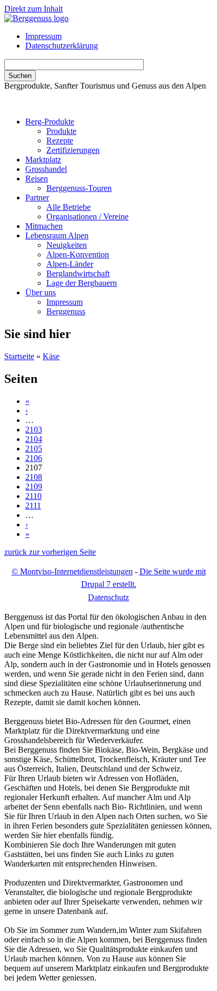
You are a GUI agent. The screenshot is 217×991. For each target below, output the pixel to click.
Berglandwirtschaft (78, 273)
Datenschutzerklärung (61, 45)
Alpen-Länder (69, 263)
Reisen (36, 178)
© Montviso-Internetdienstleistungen (72, 571)
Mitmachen (44, 226)
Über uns (40, 292)
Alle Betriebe (68, 207)
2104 (33, 439)
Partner (37, 197)
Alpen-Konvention (77, 254)
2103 (33, 429)
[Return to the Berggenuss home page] (36, 18)
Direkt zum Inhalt (33, 8)
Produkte (61, 131)
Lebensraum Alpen (56, 235)
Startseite (19, 356)
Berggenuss (65, 311)
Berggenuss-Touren (79, 188)
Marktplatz (43, 159)
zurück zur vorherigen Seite (50, 551)
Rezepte (59, 140)
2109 (33, 486)
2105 (33, 448)
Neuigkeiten (66, 244)
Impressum (43, 36)
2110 (33, 496)
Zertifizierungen (73, 150)
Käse (51, 356)
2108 (33, 477)
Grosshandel (46, 169)
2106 (33, 458)
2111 (33, 505)
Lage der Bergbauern (81, 282)
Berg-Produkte (49, 121)
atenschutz (108, 597)
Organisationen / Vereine (87, 216)
